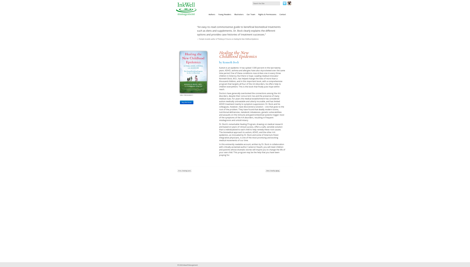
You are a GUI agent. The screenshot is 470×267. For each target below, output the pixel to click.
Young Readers (224, 14)
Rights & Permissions (267, 14)
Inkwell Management (190, 265)
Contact (282, 14)
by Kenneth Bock (229, 62)
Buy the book (187, 102)
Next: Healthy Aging (272, 171)
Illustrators (239, 14)
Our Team (251, 14)
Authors (212, 14)
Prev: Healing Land (184, 171)
